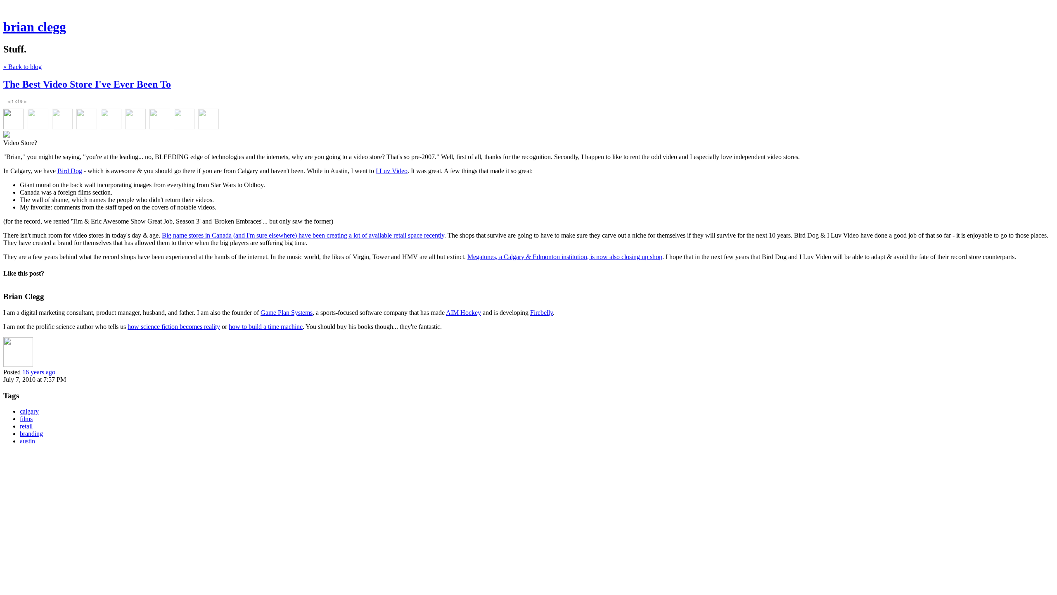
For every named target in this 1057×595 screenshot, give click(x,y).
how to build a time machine (266, 326)
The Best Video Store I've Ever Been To (87, 84)
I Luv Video (392, 170)
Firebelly (541, 312)
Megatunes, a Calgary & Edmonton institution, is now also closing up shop (564, 256)
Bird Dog (69, 170)
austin (27, 441)
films (26, 418)
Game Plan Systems (287, 312)
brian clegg (34, 26)
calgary (29, 411)
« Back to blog (22, 66)
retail (26, 426)
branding (31, 433)
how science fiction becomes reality (174, 326)
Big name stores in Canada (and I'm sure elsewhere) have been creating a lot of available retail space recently (303, 235)
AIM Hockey (463, 312)
